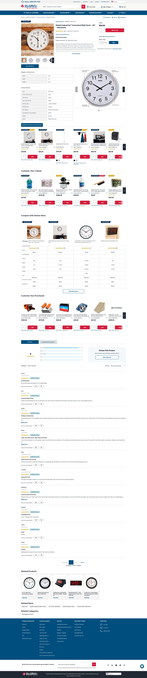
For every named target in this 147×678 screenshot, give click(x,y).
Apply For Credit (43, 638)
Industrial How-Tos (78, 635)
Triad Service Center (61, 635)
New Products (77, 630)
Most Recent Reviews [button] (116, 366)
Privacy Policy (81, 667)
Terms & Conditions (70, 676)
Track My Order (43, 633)
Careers (24, 627)
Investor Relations (26, 633)
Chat (91, 1)
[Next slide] (124, 89)
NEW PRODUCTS (79, 13)
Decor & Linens (41, 17)
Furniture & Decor (30, 17)
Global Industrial (60, 21)
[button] (118, 2)
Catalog (96, 1)
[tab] (30, 66)
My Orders (42, 630)
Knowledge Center (105, 1)
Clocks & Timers (51, 17)
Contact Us (85, 1)
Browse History (76, 1)
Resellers (59, 630)
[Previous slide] (76, 89)
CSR (23, 635)
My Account (42, 627)
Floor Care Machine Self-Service (47, 655)
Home (22, 17)
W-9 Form (42, 647)
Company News (25, 630)
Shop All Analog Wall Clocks (62, 34)
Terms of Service (89, 667)
